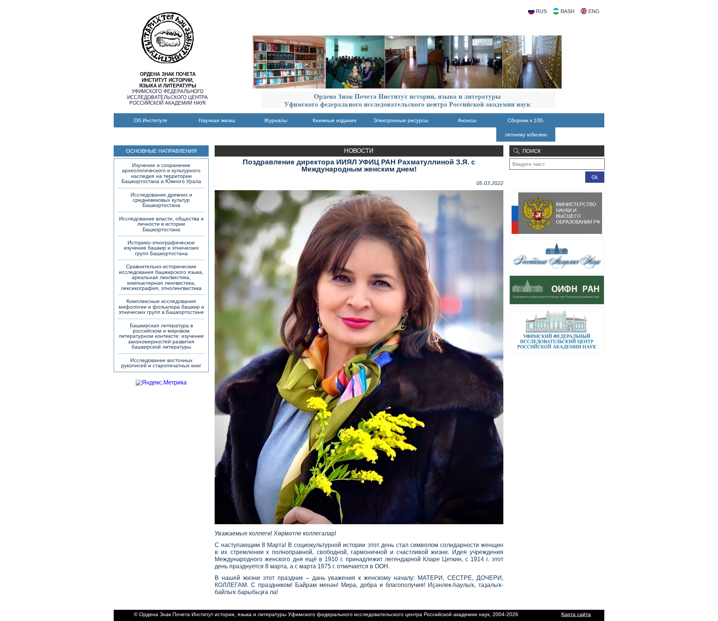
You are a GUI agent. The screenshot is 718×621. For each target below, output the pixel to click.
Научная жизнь (217, 120)
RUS (541, 11)
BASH (567, 11)
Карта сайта (576, 614)
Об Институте (150, 120)
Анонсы (467, 120)
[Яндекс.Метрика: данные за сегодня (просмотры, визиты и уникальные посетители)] (161, 383)
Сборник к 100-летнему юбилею (526, 127)
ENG (593, 11)
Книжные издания (334, 120)
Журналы (275, 120)
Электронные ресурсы (400, 120)
